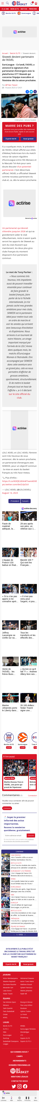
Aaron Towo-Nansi (27, 981)
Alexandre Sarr (8, 987)
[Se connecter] (36, 3)
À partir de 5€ (11, 139)
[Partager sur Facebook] (27, 91)
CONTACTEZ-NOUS (19, 1081)
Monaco (6, 1005)
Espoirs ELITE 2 (25, 1041)
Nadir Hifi (23, 994)
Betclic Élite (9, 778)
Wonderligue (24, 1032)
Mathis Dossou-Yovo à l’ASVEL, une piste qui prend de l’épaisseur (13, 784)
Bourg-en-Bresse (26, 1002)
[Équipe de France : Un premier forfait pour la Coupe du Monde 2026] (5, 929)
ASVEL (5, 1017)
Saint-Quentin (8, 1008)
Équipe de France (18, 926)
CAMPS (19, 1056)
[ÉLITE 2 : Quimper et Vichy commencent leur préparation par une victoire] (5, 921)
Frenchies (33, 9)
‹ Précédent (14, 501)
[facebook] (25, 1086)
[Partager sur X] (31, 91)
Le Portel (23, 1014)
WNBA (13, 879)
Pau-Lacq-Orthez (26, 1005)
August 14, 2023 (10, 492)
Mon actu (15, 9)
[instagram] (19, 1086)
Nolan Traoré (7, 994)
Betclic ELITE (11, 13)
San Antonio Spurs (9, 1002)
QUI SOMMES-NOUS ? (19, 1052)
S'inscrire (31, 835)
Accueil (5, 53)
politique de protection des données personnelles (19, 840)
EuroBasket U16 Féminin (21, 871)
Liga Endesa (16, 855)
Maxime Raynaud (9, 981)
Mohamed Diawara (27, 978)
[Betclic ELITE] (9, 737)
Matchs (24, 9)
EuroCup (14, 903)
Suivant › (25, 501)
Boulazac (23, 1008)
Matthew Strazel (26, 984)
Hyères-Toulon (25, 1011)
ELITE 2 (5, 1029)
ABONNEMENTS (19, 1060)
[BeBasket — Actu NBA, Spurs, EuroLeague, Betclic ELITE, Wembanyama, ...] (19, 3)
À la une (5, 9)
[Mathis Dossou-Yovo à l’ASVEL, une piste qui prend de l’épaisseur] (15, 767)
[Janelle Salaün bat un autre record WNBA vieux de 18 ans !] (5, 881)
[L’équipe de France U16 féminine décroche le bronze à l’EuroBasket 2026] (5, 873)
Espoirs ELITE (25, 1038)
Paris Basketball (8, 1011)
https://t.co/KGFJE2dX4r (13, 481)
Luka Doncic (7, 991)
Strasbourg (24, 1017)
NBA (12, 895)
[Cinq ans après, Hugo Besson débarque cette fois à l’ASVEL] (5, 889)
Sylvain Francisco (26, 987)
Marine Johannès (26, 991)
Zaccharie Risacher (9, 984)
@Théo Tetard (11, 85)
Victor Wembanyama (10, 978)
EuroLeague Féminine (28, 1029)
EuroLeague (26, 13)
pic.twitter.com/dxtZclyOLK (15, 484)
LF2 (21, 1035)
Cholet (5, 1014)
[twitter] (14, 1086)
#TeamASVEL (31, 481)
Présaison (15, 918)
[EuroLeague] (23, 737)
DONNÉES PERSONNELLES (19, 1065)
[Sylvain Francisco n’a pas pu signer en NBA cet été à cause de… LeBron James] (5, 897)
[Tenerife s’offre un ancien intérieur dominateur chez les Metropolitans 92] (5, 857)
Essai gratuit (28, 139)
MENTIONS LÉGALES (19, 1076)
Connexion (32, 795)
